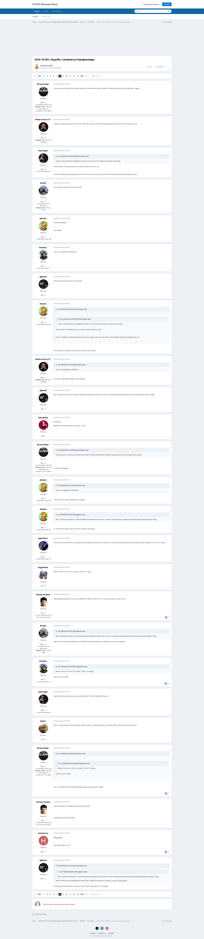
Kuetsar (43, 247)
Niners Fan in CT (43, 119)
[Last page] (86, 76)
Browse (37, 11)
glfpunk (43, 277)
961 (44, 436)
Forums (35, 17)
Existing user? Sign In (151, 4)
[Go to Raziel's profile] (43, 190)
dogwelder (43, 567)
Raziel (43, 183)
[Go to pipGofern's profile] (43, 546)
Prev (39, 76)
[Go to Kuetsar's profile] (43, 255)
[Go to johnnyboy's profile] (43, 425)
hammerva (43, 833)
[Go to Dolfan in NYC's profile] (37, 67)
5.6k (44, 237)
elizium (43, 218)
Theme (93, 933)
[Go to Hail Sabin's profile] (43, 158)
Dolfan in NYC (48, 66)
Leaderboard (56, 11)
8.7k (44, 266)
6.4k (44, 169)
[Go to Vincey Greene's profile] (43, 602)
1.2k (44, 739)
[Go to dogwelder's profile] (43, 575)
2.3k (44, 295)
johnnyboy (43, 417)
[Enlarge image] (58, 837)
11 (70, 76)
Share (150, 67)
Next (82, 76)
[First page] (35, 76)
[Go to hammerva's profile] (43, 840)
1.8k (44, 557)
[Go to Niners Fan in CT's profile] (43, 127)
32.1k (44, 102)
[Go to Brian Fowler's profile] (43, 91)
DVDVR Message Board (45, 4)
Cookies (111, 933)
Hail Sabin (43, 151)
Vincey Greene (43, 594)
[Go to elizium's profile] (43, 226)
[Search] (169, 11)
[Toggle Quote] (57, 156)
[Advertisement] (71, 41)
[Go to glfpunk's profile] (43, 284)
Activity (45, 11)
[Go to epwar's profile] (43, 728)
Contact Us (102, 933)
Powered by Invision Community (102, 936)
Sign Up (166, 4)
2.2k (44, 613)
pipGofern (43, 538)
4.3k (44, 586)
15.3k (44, 201)
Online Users (46, 17)
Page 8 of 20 (95, 76)
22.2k (44, 138)
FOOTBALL (58, 68)
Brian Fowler (43, 84)
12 (73, 76)
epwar (43, 721)
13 (77, 76)
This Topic (160, 11)
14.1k (44, 852)
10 (66, 76)
